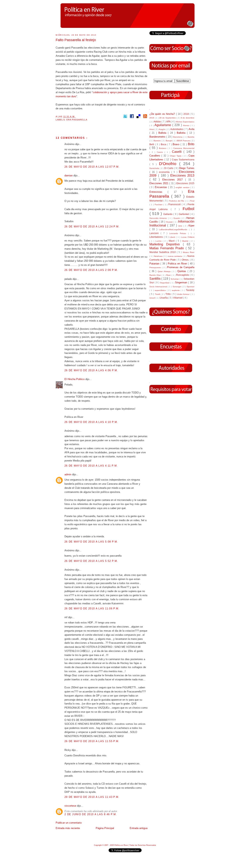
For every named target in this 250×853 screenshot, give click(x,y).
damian (68, 175)
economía (165, 172)
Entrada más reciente (68, 828)
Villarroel (178, 297)
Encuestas (161, 187)
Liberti (173, 237)
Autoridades (177, 129)
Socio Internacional (158, 287)
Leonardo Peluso (178, 233)
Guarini (177, 218)
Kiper (191, 225)
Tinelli (158, 294)
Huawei (169, 222)
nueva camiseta (175, 256)
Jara (180, 226)
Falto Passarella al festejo (76, 40)
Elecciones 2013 (182, 175)
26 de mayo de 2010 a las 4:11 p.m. (91, 465)
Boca (164, 144)
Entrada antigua (138, 828)
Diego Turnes (186, 168)
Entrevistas (158, 191)
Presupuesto (155, 267)
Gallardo (168, 214)
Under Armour (183, 294)
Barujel (169, 141)
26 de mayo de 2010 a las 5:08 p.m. (91, 541)
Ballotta (182, 132)
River (168, 275)
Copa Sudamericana (183, 159)
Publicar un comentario (69, 822)
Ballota (163, 132)
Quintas (182, 271)
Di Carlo (169, 168)
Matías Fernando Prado (167, 248)
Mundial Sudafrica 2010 (163, 252)
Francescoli (175, 204)
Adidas (158, 121)
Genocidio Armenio (158, 218)
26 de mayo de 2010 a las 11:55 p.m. (92, 741)
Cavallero (155, 155)
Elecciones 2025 (185, 183)
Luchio (159, 241)
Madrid (185, 241)
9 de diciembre (187, 118)
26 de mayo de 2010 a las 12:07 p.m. (92, 166)
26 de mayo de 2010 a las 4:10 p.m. (91, 422)
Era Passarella (77, 119)
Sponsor (190, 287)
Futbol (188, 208)
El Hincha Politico (74, 379)
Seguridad (165, 283)
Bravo (176, 144)
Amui (151, 129)
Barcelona (178, 137)
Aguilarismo (163, 125)
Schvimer (175, 279)
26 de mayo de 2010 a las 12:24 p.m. (92, 226)
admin (68, 474)
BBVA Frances (184, 141)
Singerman (181, 282)
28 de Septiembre (167, 118)
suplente (176, 290)
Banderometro (157, 136)
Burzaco (163, 148)
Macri (172, 241)
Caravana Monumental (183, 148)
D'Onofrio (169, 163)
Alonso (186, 125)
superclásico (161, 290)
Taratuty (190, 290)
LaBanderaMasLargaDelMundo (174, 229)
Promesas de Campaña (180, 267)
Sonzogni (177, 287)
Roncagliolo (183, 275)
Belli (152, 144)
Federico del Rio (177, 201)
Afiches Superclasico (185, 122)
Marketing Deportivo (166, 244)
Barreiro (157, 141)
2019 (152, 118)
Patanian (154, 263)
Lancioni (155, 233)
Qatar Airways (164, 271)
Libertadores (156, 237)
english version (183, 187)
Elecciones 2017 (173, 179)
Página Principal (105, 828)
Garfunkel (184, 214)
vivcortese (70, 805)
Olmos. (186, 259)
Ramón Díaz (155, 275)
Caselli (178, 151)
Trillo (168, 294)
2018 (186, 114)
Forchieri (159, 204)
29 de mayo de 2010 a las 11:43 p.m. (92, 797)
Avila (191, 129)
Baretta (191, 137)
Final (192, 201)
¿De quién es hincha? (162, 113)
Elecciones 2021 (159, 183)
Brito (191, 144)
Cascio (161, 152)
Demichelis (154, 168)
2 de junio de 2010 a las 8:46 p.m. (90, 814)
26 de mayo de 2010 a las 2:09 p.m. (91, 270)
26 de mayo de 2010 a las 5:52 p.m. (91, 561)
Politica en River (178, 263)
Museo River (188, 252)
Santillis (155, 278)
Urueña (164, 297)
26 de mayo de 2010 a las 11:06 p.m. (92, 608)
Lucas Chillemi (187, 237)
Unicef (152, 298)
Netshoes (158, 256)
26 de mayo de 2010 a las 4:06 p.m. (91, 370)
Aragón (162, 129)
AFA (168, 121)
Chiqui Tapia (176, 156)
